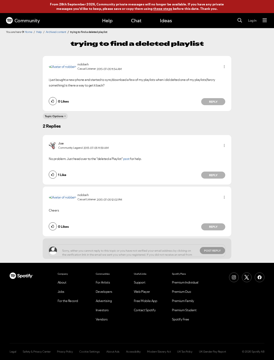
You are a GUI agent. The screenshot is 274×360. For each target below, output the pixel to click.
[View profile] (62, 66)
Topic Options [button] (54, 116)
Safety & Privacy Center (37, 351)
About (62, 282)
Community (27, 20)
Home (28, 32)
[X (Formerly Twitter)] (247, 277)
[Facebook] (259, 277)
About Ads (113, 351)
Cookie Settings (89, 351)
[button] (224, 67)
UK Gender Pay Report (212, 351)
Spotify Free (180, 319)
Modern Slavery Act (159, 351)
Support (139, 282)
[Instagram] (234, 277)
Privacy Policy (65, 351)
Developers (104, 291)
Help (107, 20)
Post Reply (212, 251)
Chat (136, 20)
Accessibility (133, 351)
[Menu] (264, 20)
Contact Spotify (145, 310)
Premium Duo (181, 291)
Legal (13, 351)
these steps (162, 8)
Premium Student (184, 310)
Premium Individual (185, 282)
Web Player (142, 291)
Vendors (102, 319)
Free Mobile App (145, 301)
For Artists (103, 282)
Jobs (61, 291)
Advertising (104, 301)
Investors (102, 310)
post (126, 159)
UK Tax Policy (185, 351)
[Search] (239, 20)
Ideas (166, 20)
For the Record (68, 301)
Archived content (56, 32)
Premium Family (183, 301)
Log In (252, 20)
